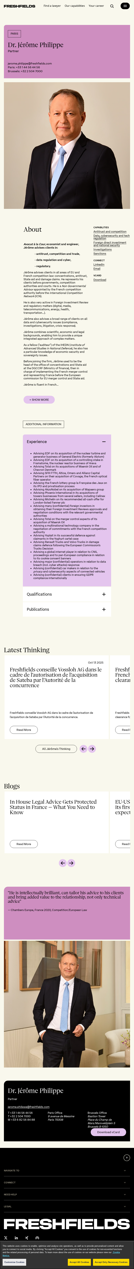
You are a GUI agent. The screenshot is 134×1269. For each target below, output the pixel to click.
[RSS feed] (37, 1238)
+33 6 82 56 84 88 (23, 1119)
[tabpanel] (67, 697)
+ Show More (39, 399)
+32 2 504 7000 (31, 71)
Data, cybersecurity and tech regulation (111, 237)
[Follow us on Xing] (27, 1238)
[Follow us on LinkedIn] (16, 1238)
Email (96, 268)
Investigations (102, 249)
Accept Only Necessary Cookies (111, 1262)
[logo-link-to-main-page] (19, 7)
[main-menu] (125, 6)
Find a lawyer (52, 6)
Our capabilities (75, 6)
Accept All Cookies (79, 1262)
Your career (96, 6)
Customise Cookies (14, 1262)
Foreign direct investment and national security (109, 244)
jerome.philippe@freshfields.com (30, 63)
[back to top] (127, 1157)
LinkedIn (98, 264)
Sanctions (99, 253)
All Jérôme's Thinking (56, 749)
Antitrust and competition (109, 231)
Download (99, 279)
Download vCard (108, 1132)
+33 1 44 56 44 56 (28, 67)
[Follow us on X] (6, 1238)
